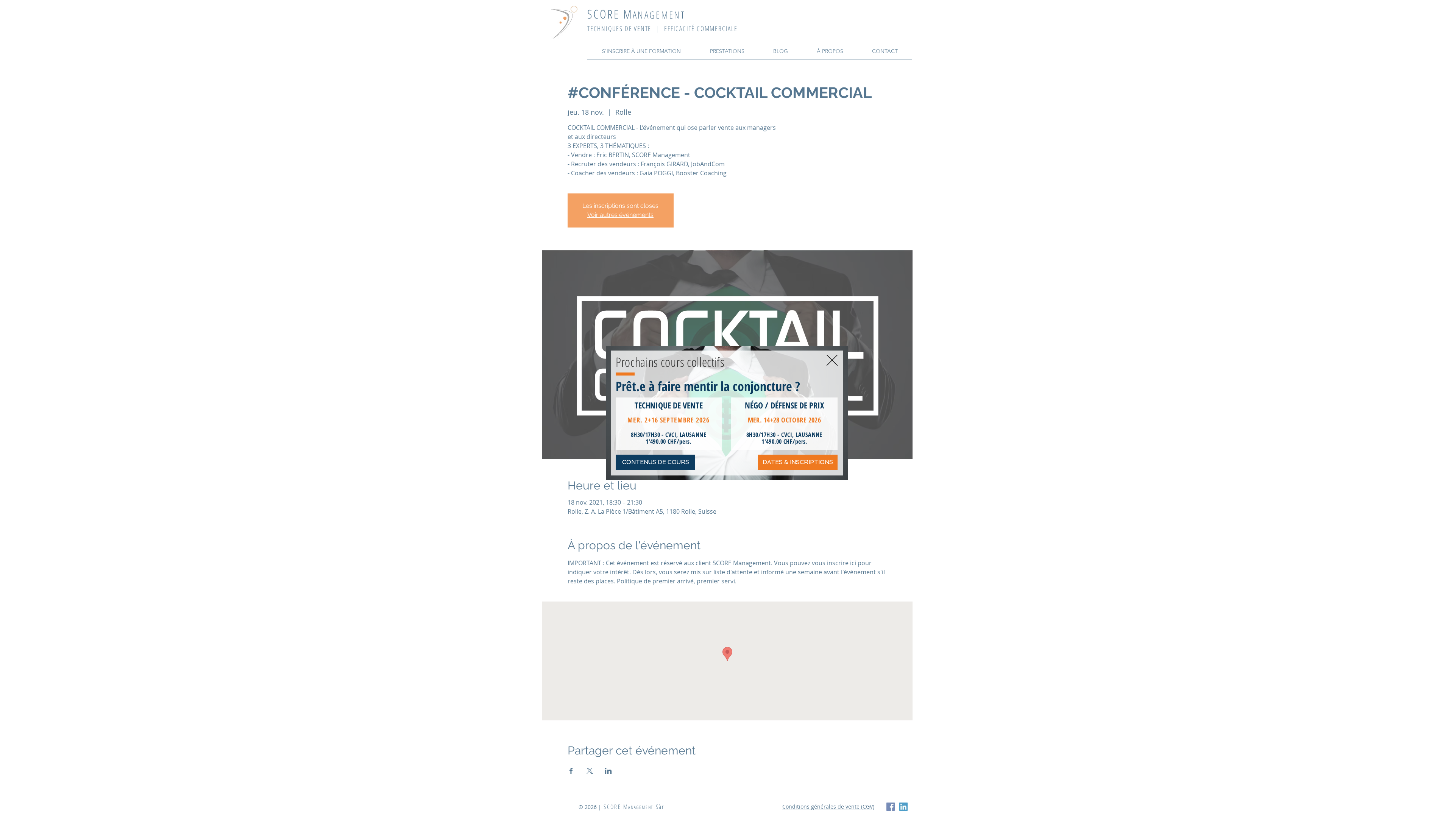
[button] (832, 360)
